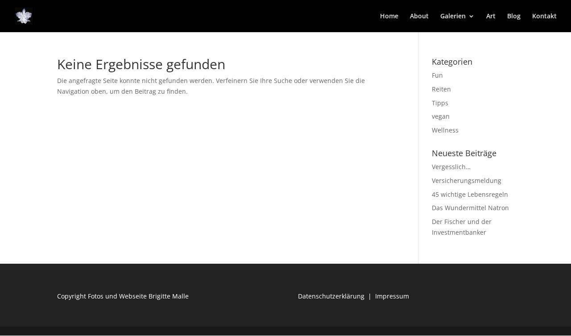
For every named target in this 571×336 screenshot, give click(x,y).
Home (389, 16)
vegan (441, 116)
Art (491, 16)
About (419, 16)
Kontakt (544, 16)
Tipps (440, 103)
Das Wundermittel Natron (470, 207)
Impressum (392, 296)
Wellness (445, 130)
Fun (437, 75)
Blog (514, 16)
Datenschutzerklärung (331, 296)
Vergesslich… (451, 166)
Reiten (441, 89)
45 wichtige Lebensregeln (470, 194)
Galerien (453, 16)
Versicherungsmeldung (466, 180)
